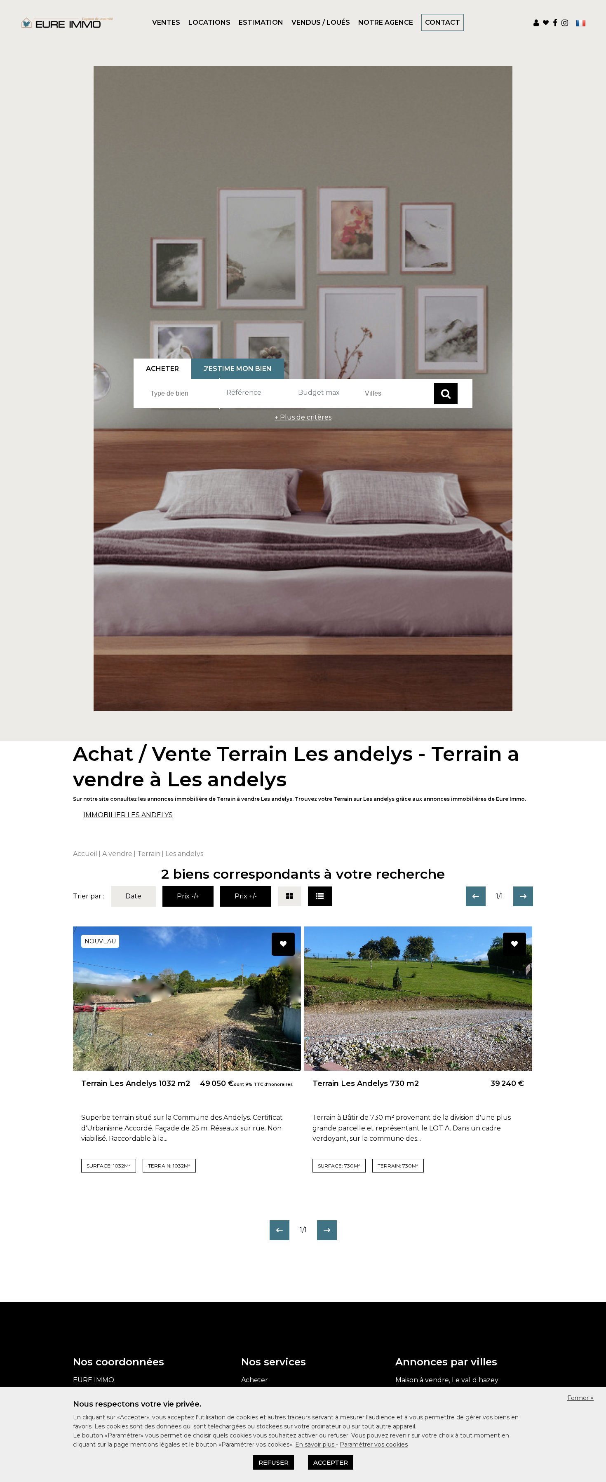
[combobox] (183, 393)
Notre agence (385, 22)
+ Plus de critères (303, 417)
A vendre (117, 854)
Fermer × (580, 1398)
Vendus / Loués (320, 22)
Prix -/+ (188, 896)
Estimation (261, 22)
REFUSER (273, 1462)
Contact (442, 22)
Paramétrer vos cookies (374, 1444)
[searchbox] (184, 393)
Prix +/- (246, 896)
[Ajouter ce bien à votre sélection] (283, 944)
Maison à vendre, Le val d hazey (446, 1380)
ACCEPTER (330, 1462)
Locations (209, 22)
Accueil (85, 854)
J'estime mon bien (238, 369)
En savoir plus (315, 1444)
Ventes (166, 22)
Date (133, 896)
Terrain (148, 854)
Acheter (254, 1380)
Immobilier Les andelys (128, 815)
